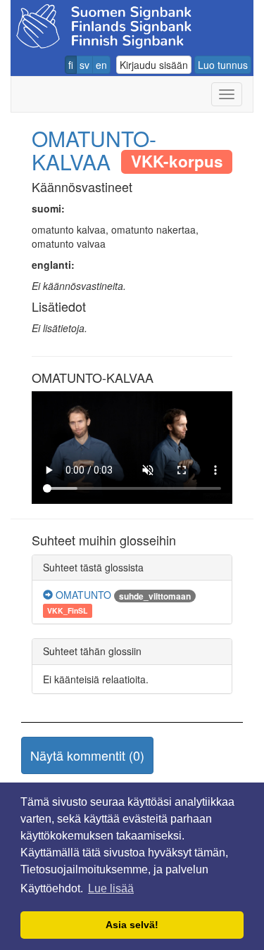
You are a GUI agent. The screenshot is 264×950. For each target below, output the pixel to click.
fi (70, 65)
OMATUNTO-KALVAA (94, 150)
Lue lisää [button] (111, 888)
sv (84, 65)
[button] (87, 756)
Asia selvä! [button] (132, 924)
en (101, 65)
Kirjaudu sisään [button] (154, 65)
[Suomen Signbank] (104, 24)
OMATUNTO (82, 595)
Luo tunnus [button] (223, 65)
